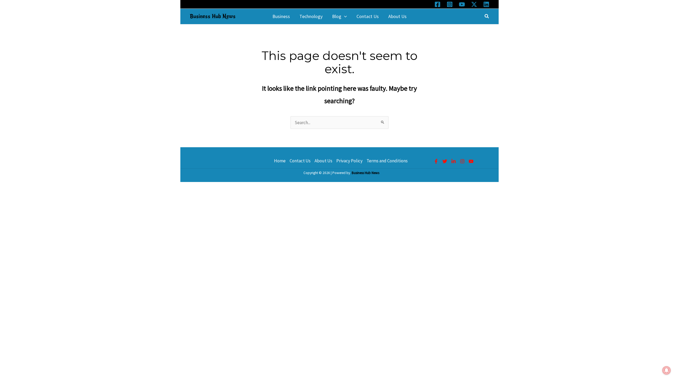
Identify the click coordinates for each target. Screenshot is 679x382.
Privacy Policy (349, 161)
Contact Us (300, 161)
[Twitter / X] (474, 4)
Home (280, 161)
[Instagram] (450, 4)
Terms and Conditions (387, 161)
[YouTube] (462, 4)
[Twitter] (444, 161)
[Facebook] (437, 4)
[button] (344, 16)
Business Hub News (213, 16)
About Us (323, 161)
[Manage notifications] (666, 370)
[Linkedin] (486, 4)
